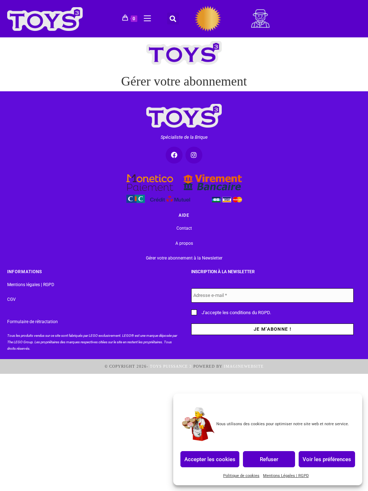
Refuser (269, 459)
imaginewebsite (244, 366)
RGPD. (264, 312)
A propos (184, 243)
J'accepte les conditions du (236, 312)
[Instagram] (193, 155)
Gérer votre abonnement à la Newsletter (184, 258)
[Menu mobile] (144, 17)
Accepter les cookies (209, 459)
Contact (184, 228)
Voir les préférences (327, 459)
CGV (11, 299)
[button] (173, 18)
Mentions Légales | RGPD (286, 475)
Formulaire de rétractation (32, 321)
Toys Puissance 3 (171, 366)
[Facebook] (174, 155)
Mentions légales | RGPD (30, 284)
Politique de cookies (241, 475)
